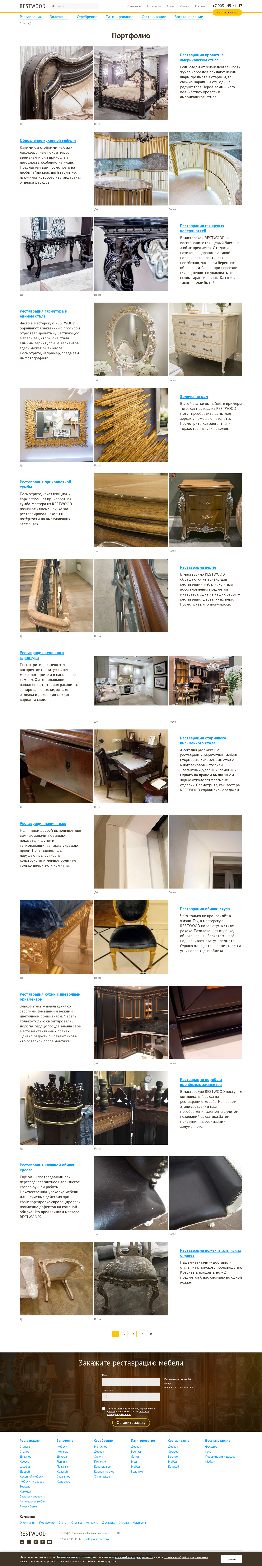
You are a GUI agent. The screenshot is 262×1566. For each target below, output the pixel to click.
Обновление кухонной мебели (48, 140)
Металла (62, 1451)
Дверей (25, 1471)
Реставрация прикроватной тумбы (45, 484)
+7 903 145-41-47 (227, 5)
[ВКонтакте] (22, 1542)
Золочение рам (194, 396)
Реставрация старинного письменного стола (203, 740)
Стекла (98, 1456)
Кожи (208, 1451)
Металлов (100, 1446)
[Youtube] (49, 1542)
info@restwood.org (97, 1539)
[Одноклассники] (42, 1542)
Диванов (25, 1456)
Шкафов (25, 1466)
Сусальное (63, 1476)
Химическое (102, 1476)
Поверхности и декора (220, 1456)
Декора (62, 1456)
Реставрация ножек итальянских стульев (210, 1253)
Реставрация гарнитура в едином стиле (43, 313)
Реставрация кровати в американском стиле (202, 57)
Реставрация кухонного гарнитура (42, 655)
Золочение (59, 16)
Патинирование (119, 16)
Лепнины (62, 1461)
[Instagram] (36, 1542)
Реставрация (31, 16)
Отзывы (184, 6)
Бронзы (136, 1451)
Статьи (170, 6)
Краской (62, 1471)
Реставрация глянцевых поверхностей (202, 228)
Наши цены (140, 1522)
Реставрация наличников (43, 823)
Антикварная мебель (33, 1501)
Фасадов (211, 1446)
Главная (24, 23)
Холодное (63, 1481)
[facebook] (29, 1542)
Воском (173, 1456)
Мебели (62, 1446)
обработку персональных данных (131, 1410)
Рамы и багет (28, 1506)
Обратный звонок (227, 12)
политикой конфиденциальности (134, 1557)
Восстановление (189, 16)
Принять (231, 1559)
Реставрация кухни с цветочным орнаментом (50, 997)
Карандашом (102, 1466)
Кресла (24, 1461)
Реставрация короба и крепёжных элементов (201, 1082)
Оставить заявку (131, 1422)
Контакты (200, 6)
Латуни (135, 1456)
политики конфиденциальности (128, 1413)
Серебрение (87, 16)
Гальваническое (104, 1471)
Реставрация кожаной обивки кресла (47, 1167)
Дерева (99, 1451)
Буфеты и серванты (32, 1496)
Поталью (63, 1466)
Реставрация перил (198, 567)
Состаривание (154, 16)
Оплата (124, 1522)
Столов (24, 1451)
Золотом (137, 1471)
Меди (134, 1461)
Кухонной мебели (31, 1476)
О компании (134, 6)
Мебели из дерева (32, 1481)
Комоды (25, 1491)
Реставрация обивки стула (205, 908)
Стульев (25, 1446)
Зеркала (25, 1486)
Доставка (108, 1522)
